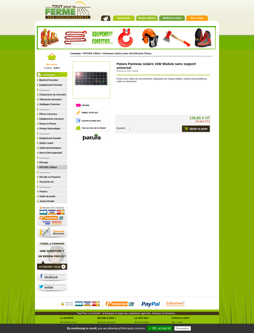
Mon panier (51, 64)
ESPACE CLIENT (180, 318)
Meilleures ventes (172, 18)
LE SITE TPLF (142, 318)
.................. (44, 90)
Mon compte (197, 18)
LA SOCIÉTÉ (66, 318)
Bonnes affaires (147, 18)
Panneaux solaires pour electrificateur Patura (127, 53)
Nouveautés (124, 18)
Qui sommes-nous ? (68, 322)
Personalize (182, 328)
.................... (45, 186)
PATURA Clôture (92, 53)
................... (44, 172)
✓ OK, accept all (160, 328)
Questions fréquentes (106, 322)
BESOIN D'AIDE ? (106, 318)
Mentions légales (142, 322)
